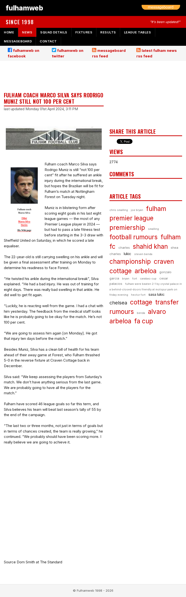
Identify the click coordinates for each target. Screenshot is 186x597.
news (27, 32)
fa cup (143, 321)
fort (134, 278)
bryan (125, 278)
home (9, 32)
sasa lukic (156, 294)
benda (141, 313)
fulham (156, 208)
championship (130, 261)
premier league (131, 218)
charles (124, 247)
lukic (127, 253)
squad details (53, 32)
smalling (153, 229)
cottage (141, 302)
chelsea (118, 303)
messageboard (18, 41)
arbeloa (145, 271)
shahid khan (150, 246)
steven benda (143, 254)
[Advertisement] (54, 77)
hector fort (138, 294)
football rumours (133, 237)
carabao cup (148, 278)
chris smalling (118, 210)
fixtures (83, 32)
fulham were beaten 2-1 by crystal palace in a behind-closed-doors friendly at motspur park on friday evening (145, 289)
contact (48, 41)
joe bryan (137, 210)
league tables (137, 32)
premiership (127, 227)
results (108, 32)
